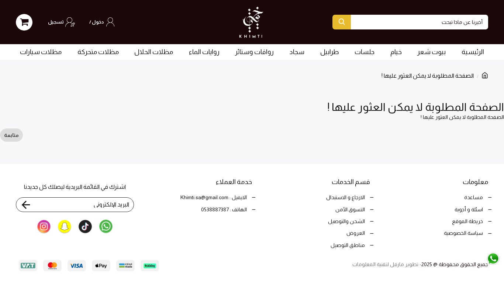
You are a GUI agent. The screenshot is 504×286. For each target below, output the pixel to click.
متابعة (11, 135)
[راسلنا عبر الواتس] (477, 258)
